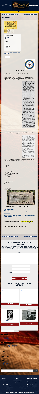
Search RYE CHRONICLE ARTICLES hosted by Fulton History (15, 219)
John (13, 75)
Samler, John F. (5, 336)
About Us (5, 381)
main (11, 52)
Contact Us (6, 5)
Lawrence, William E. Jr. (17, 347)
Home (3, 5)
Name (10, 266)
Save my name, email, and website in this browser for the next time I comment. (20, 275)
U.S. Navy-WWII (7, 213)
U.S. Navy (15, 52)
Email (10, 269)
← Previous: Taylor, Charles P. (9, 14)
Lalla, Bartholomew (12, 344)
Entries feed (5, 363)
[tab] (7, 57)
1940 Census (6, 210)
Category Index (19, 382)
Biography (7, 57)
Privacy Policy (5, 384)
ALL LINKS (6, 208)
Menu (19, 11)
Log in (4, 362)
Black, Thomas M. (6, 337)
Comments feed (6, 364)
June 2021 (5, 353)
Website (10, 272)
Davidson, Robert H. (6, 338)
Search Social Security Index (9, 209)
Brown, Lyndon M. (16, 349)
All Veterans (19, 381)
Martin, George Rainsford (12, 345)
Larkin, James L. (6, 339)
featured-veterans (6, 357)
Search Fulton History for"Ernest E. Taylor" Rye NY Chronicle (15, 211)
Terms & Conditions (7, 386)
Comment (19, 252)
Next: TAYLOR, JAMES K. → (31, 14)
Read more (10, 303)
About (10, 5)
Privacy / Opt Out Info (32, 382)
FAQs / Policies (31, 381)
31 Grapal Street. (29, 75)
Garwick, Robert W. (11, 346)
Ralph (16, 75)
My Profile (30, 386)
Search (2, 368)
